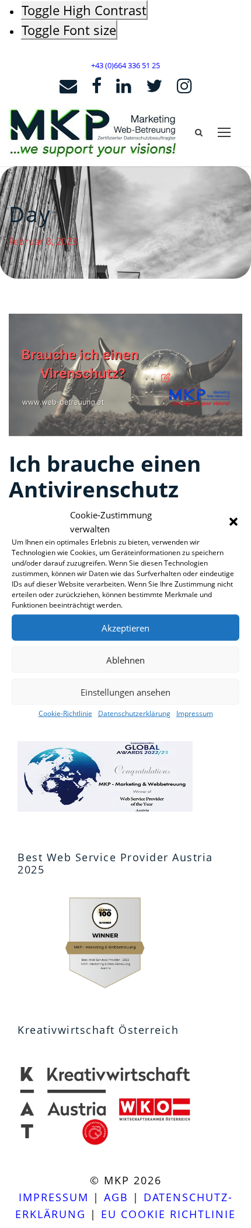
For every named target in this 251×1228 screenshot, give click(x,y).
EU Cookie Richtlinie (168, 1214)
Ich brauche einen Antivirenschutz (105, 476)
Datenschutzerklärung (134, 713)
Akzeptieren (125, 627)
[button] (233, 522)
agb (116, 1197)
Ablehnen (125, 659)
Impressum (194, 713)
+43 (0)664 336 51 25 (125, 65)
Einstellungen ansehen (125, 691)
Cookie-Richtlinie (65, 713)
